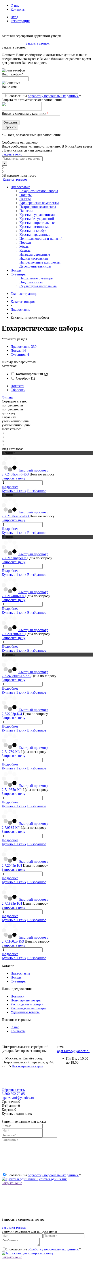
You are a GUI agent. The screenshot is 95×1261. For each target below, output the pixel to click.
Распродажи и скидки (27, 1004)
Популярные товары (26, 1000)
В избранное (36, 491)
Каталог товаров (15, 179)
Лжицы (25, 199)
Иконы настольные (33, 258)
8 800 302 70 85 (13, 43)
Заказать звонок (37, 43)
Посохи (25, 242)
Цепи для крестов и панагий (41, 238)
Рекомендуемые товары (28, 1008)
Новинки (18, 996)
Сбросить (18, 390)
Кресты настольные (34, 226)
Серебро (25, 378)
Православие (20, 346)
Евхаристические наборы (38, 191)
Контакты (18, 9)
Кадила (24, 250)
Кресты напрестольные (37, 223)
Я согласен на (43, 96)
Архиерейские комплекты (39, 203)
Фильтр (7, 397)
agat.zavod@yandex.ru (73, 1051)
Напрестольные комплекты (40, 262)
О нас (15, 5)
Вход (14, 17)
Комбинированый (32, 374)
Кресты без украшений (36, 219)
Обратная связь (13, 1090)
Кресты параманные (34, 234)
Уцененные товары (25, 1012)
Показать (17, 386)
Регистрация (20, 21)
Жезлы (24, 246)
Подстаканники (31, 282)
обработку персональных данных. (53, 96)
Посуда (16, 350)
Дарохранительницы (35, 266)
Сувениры (19, 354)
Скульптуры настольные (38, 286)
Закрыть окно (12, 154)
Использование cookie (21, 1086)
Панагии (26, 211)
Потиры (25, 195)
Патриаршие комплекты (37, 207)
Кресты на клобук (32, 230)
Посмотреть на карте (27, 1066)
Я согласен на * (43, 1175)
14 (24, 350)
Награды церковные (34, 254)
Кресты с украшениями (37, 215)
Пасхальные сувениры (36, 278)
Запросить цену (41, 1253)
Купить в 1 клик (14, 491)
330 (33, 346)
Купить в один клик (51, 1179)
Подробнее (10, 487)
